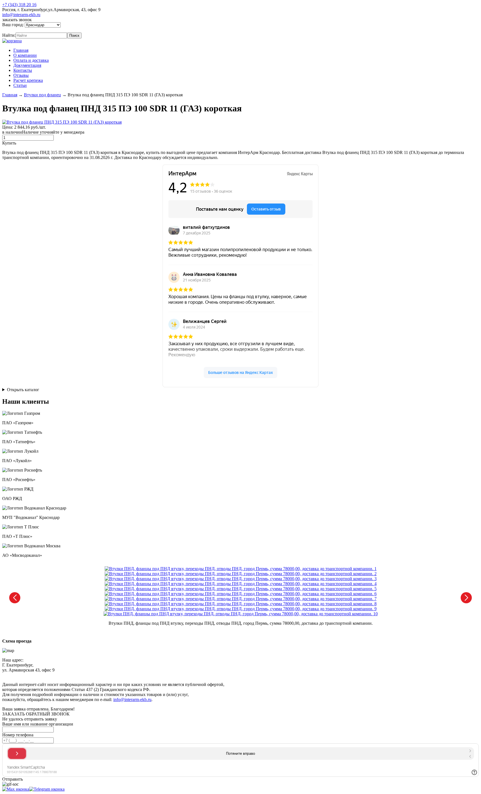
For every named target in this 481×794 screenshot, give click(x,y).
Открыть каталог (23, 389)
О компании (25, 55)
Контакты (22, 70)
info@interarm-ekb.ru (21, 14)
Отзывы (21, 75)
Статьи (20, 85)
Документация (27, 65)
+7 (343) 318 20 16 (19, 4)
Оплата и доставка (31, 60)
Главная (20, 50)
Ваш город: (13, 24)
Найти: (9, 35)
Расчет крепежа (28, 80)
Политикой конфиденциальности (130, 675)
